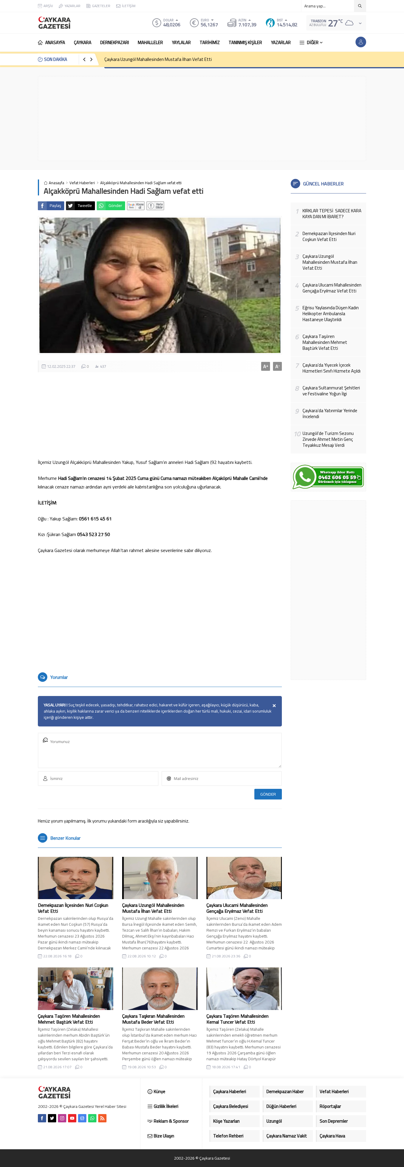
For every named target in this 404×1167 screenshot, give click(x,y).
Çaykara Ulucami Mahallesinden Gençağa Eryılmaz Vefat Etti (237, 908)
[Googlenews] (82, 1118)
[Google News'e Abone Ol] (136, 205)
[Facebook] (42, 1118)
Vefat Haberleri (82, 182)
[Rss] (102, 1118)
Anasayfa (56, 182)
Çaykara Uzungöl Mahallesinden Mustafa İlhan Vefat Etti (158, 59)
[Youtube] (72, 1118)
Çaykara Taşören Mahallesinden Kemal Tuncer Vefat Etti (237, 1018)
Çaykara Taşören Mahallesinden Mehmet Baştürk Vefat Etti (69, 1018)
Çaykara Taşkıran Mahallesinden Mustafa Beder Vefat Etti (153, 1018)
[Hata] (155, 205)
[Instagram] (62, 1118)
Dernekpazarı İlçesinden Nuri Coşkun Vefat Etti (73, 908)
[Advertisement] (202, 118)
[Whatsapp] (92, 1118)
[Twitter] (52, 1118)
